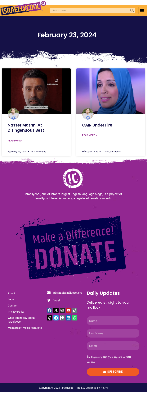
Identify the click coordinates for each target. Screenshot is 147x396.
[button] (142, 10)
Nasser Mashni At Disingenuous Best (26, 127)
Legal (11, 299)
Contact (12, 305)
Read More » (15, 140)
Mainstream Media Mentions (25, 327)
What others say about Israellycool (21, 319)
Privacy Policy (16, 311)
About (11, 293)
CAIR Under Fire (97, 125)
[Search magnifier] (132, 10)
